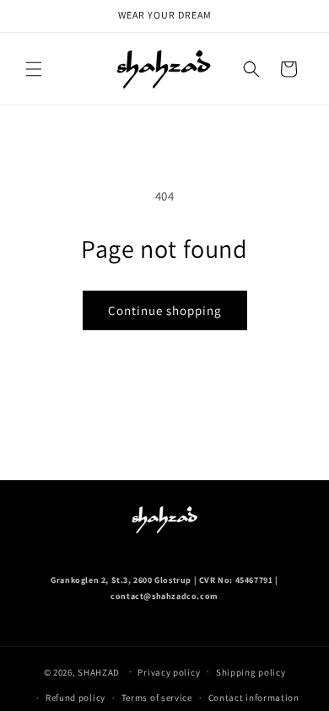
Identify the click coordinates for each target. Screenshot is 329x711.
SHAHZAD (99, 671)
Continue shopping (165, 310)
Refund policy (75, 697)
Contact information (253, 697)
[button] (33, 69)
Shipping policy (251, 672)
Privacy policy (169, 672)
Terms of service (156, 697)
